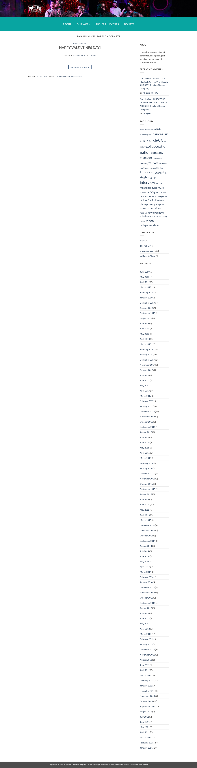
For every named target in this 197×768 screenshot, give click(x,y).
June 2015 (145, 504)
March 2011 (145, 737)
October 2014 (146, 535)
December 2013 (147, 587)
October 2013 (146, 597)
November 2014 (147, 530)
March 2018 (145, 344)
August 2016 (146, 432)
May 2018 (144, 334)
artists (157, 129)
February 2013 (146, 639)
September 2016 (147, 427)
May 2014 (144, 561)
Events (114, 24)
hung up (150, 177)
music (161, 187)
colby (143, 146)
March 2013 (145, 634)
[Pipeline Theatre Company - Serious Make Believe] (41, 8)
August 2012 (146, 659)
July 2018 (144, 323)
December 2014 (147, 525)
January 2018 (146, 354)
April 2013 (145, 628)
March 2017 (145, 396)
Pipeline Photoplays (156, 200)
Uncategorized (79, 44)
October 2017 (146, 370)
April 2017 (145, 390)
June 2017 (145, 380)
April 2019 (145, 282)
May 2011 (144, 727)
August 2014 (146, 546)
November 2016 (147, 416)
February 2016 (146, 463)
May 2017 (144, 385)
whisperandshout (150, 225)
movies (153, 187)
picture (143, 200)
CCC (56, 76)
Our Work (83, 24)
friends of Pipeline (156, 168)
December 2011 (147, 691)
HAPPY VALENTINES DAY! (80, 48)
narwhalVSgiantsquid (153, 192)
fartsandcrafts (64, 76)
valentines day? (77, 76)
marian (158, 183)
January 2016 (146, 468)
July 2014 (144, 551)
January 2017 (146, 406)
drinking (144, 163)
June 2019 (145, 271)
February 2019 (146, 292)
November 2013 (147, 592)
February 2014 (146, 577)
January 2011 (146, 747)
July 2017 (144, 375)
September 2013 (147, 603)
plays (143, 204)
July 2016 (144, 437)
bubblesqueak (146, 134)
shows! (161, 212)
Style (142, 240)
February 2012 (146, 680)
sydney (164, 216)
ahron (142, 129)
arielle (151, 129)
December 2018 (147, 302)
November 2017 (147, 364)
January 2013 (146, 644)
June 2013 (145, 618)
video (150, 221)
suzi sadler (156, 216)
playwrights (152, 204)
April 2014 (145, 566)
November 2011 (147, 696)
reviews (152, 212)
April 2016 (145, 452)
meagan (144, 187)
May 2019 (144, 277)
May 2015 (144, 509)
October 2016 (146, 421)
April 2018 (145, 339)
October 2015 (146, 484)
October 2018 (146, 308)
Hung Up (147, 113)
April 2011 (145, 732)
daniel (160, 158)
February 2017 (146, 401)
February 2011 (146, 742)
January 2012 (146, 685)
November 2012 (147, 654)
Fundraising (148, 172)
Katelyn (93, 55)
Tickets (101, 24)
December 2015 (147, 473)
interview (147, 182)
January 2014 (146, 582)
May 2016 (144, 447)
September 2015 (147, 489)
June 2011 (145, 722)
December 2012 (147, 649)
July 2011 (144, 716)
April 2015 (145, 515)
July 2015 (144, 499)
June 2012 (145, 665)
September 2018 (147, 313)
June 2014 (145, 556)
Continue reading (79, 67)
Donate (129, 24)
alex (147, 129)
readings (144, 213)
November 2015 (147, 478)
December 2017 (147, 359)
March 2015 (145, 520)
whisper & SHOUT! (151, 92)
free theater (144, 168)
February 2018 (146, 349)
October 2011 (146, 701)
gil (158, 172)
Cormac (155, 158)
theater (143, 221)
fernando (163, 163)
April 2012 (145, 670)
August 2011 (146, 711)
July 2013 (144, 613)
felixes (153, 163)
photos (164, 196)
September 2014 (147, 541)
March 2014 (145, 572)
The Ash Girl (145, 245)
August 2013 (146, 608)
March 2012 (145, 675)
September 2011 (147, 706)
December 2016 (147, 411)
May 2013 (144, 623)
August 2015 (146, 494)
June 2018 (145, 328)
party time (156, 196)
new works (145, 196)
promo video (154, 208)
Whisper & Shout (148, 256)
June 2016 (145, 442)
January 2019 (146, 297)
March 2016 (145, 458)
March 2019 (145, 287)
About (67, 24)
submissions (146, 216)
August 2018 (146, 318)
